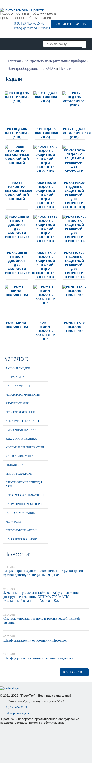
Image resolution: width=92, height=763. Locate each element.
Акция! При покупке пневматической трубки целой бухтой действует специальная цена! (43, 573)
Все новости (72, 672)
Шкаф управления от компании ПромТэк (35, 640)
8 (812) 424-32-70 (29, 24)
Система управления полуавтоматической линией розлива (41, 620)
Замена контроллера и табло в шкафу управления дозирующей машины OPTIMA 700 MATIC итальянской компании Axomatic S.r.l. (41, 597)
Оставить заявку (71, 24)
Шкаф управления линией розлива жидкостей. (39, 658)
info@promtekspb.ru (32, 29)
